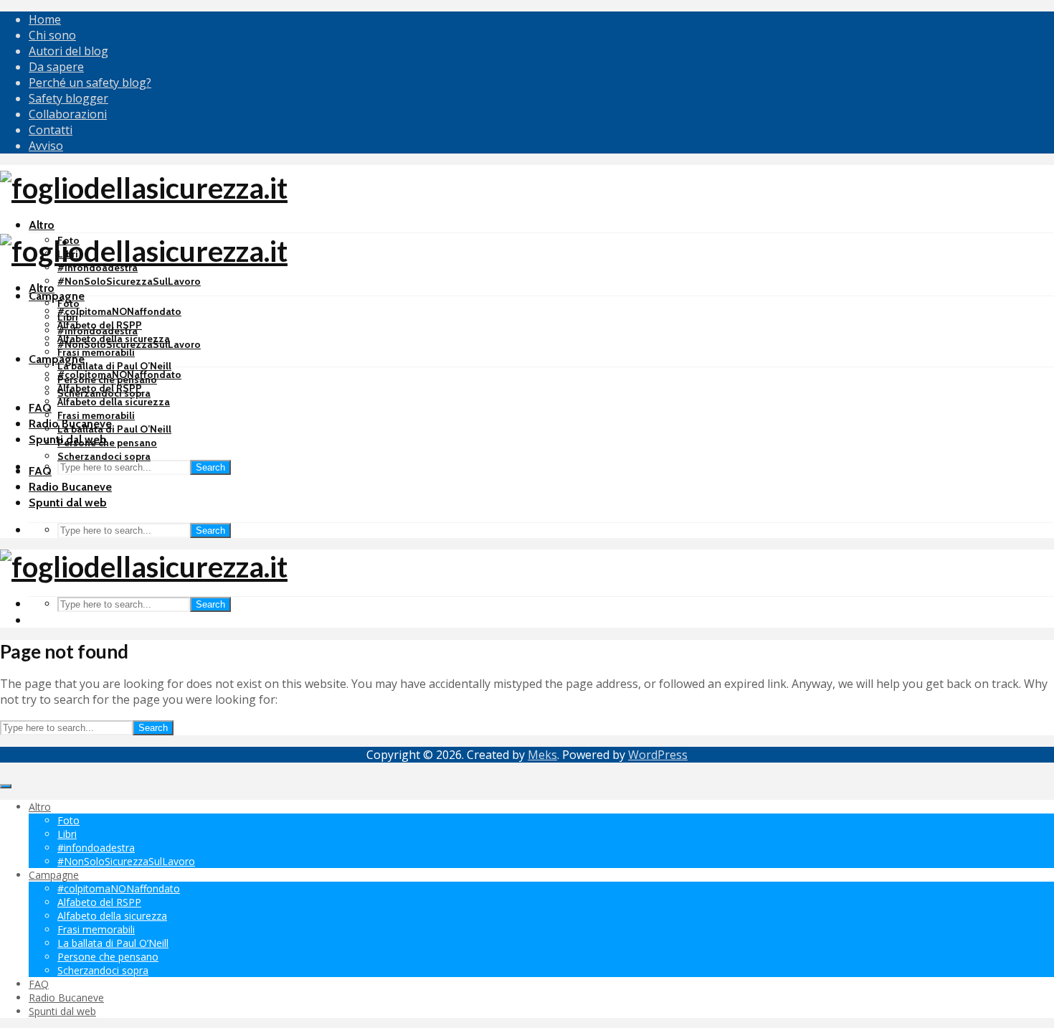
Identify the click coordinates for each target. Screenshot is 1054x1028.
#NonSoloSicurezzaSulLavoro (129, 281)
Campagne (57, 296)
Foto (68, 303)
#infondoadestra (97, 330)
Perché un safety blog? (90, 82)
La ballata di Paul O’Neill (114, 365)
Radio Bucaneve (70, 487)
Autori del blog (68, 51)
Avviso (46, 146)
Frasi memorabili (96, 352)
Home (45, 19)
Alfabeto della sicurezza (113, 401)
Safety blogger (68, 98)
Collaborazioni (68, 114)
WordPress (658, 755)
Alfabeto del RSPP (99, 388)
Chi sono (52, 35)
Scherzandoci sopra (104, 456)
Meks (542, 755)
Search (210, 467)
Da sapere (56, 67)
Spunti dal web (68, 502)
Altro (41, 225)
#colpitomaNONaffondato (119, 311)
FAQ (40, 408)
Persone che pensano (107, 442)
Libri (67, 317)
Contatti (50, 130)
